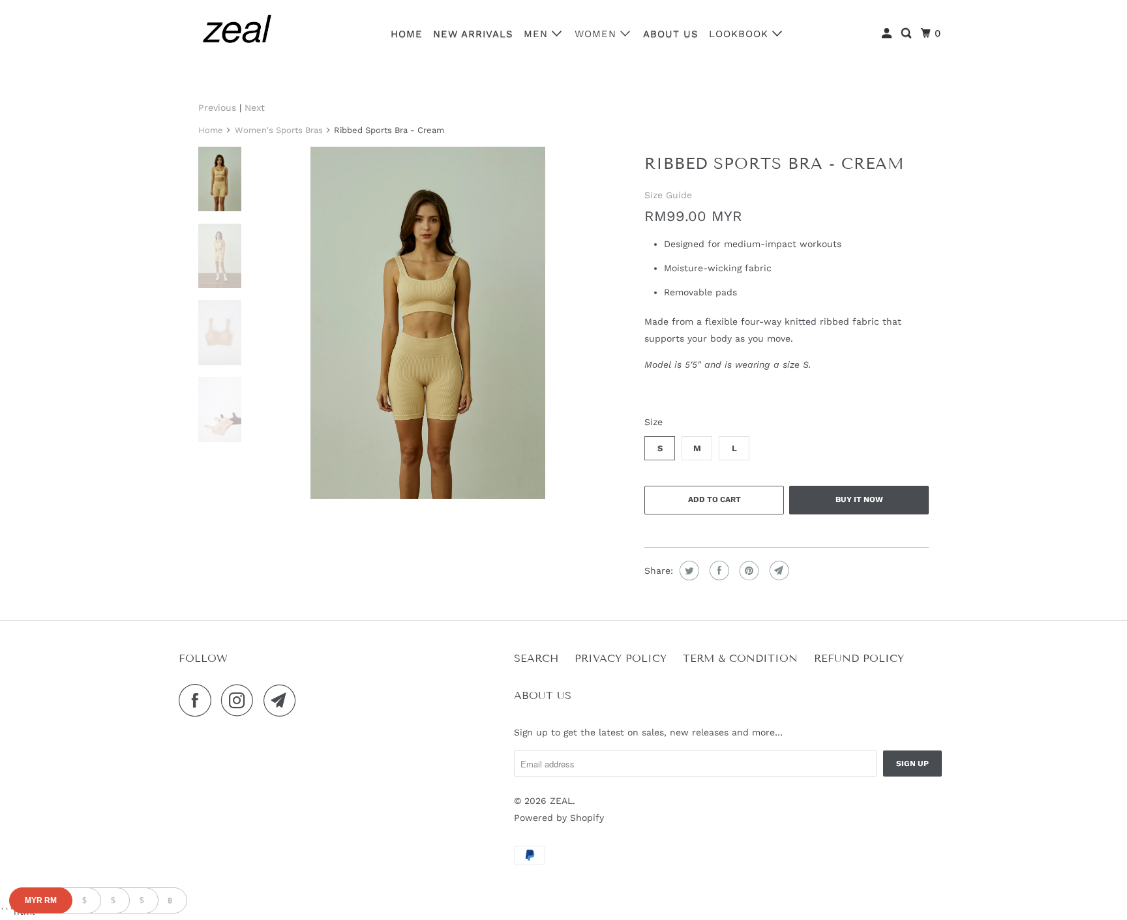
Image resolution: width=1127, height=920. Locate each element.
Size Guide (668, 195)
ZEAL (561, 800)
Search (536, 658)
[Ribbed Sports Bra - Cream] (427, 323)
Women (597, 34)
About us (671, 34)
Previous (217, 107)
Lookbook (740, 34)
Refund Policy (859, 658)
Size (653, 422)
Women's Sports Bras (279, 130)
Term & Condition (740, 658)
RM (41, 900)
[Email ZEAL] (283, 700)
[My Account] (888, 34)
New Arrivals (473, 34)
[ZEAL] (237, 32)
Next (255, 107)
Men (538, 34)
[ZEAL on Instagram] (240, 700)
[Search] (907, 34)
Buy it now (859, 499)
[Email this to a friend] (777, 570)
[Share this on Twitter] (687, 570)
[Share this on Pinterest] (747, 570)
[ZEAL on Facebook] (198, 700)
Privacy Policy (621, 658)
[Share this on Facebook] (717, 570)
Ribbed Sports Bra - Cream (774, 163)
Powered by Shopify (559, 817)
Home (407, 34)
